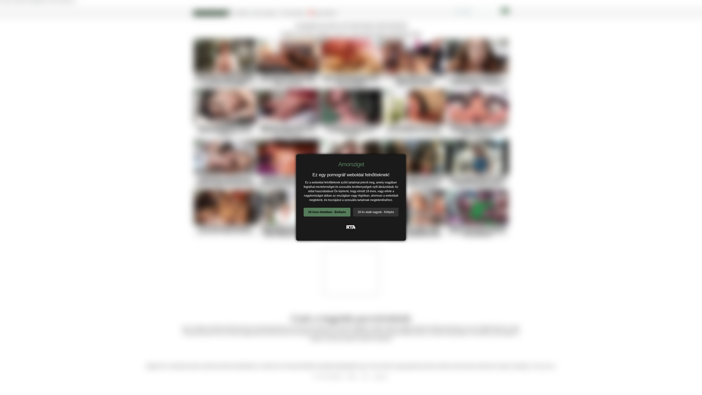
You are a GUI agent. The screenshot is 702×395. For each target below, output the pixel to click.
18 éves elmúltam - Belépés (327, 212)
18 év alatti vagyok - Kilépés (376, 212)
